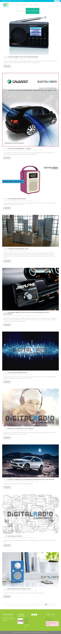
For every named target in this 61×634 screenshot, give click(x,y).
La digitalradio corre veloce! (17, 372)
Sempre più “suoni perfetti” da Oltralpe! (21, 428)
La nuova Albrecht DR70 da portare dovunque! (23, 56)
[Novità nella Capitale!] (30, 514)
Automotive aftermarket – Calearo (19, 148)
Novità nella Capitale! (15, 536)
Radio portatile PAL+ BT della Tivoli (19, 588)
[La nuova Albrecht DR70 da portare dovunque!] (30, 34)
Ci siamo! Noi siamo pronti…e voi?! (18, 248)
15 (52, 604)
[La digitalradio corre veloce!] (30, 351)
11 (39, 604)
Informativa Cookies (49, 620)
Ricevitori (18, 58)
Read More (7, 66)
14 (49, 604)
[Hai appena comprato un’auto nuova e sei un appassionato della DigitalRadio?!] (30, 289)
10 (36, 604)
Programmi (19, 537)
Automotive (13, 150)
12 (42, 604)
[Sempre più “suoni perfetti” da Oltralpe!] (30, 407)
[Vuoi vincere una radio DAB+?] (30, 181)
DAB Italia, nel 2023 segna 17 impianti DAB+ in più (26, 621)
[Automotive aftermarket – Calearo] (30, 110)
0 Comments (30, 58)
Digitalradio (24, 58)
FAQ (46, 617)
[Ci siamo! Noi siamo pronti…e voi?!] (30, 231)
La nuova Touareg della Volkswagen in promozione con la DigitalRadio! (31, 479)
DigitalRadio (13, 58)
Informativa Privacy (49, 618)
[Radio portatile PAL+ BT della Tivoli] (30, 569)
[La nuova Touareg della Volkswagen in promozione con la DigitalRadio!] (30, 460)
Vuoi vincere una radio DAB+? (17, 198)
